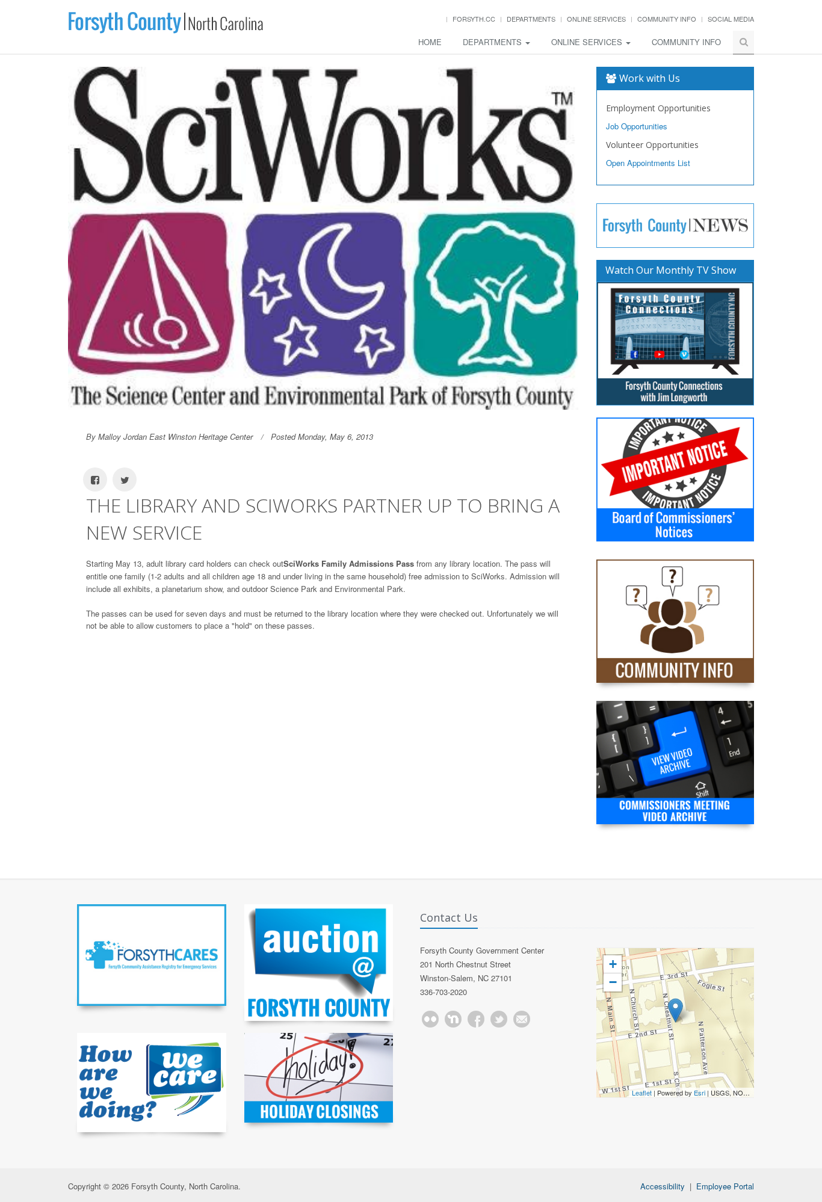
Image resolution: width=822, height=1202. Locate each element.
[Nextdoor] (453, 1019)
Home (430, 42)
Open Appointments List (648, 162)
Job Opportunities (636, 126)
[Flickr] (430, 1019)
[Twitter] (498, 1019)
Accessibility (662, 1186)
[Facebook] (476, 1019)
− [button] (613, 982)
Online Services (596, 18)
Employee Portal (725, 1186)
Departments (531, 18)
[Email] (521, 1019)
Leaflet (642, 1092)
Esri (699, 1092)
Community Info (666, 18)
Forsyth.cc (474, 18)
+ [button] (613, 964)
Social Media (731, 18)
